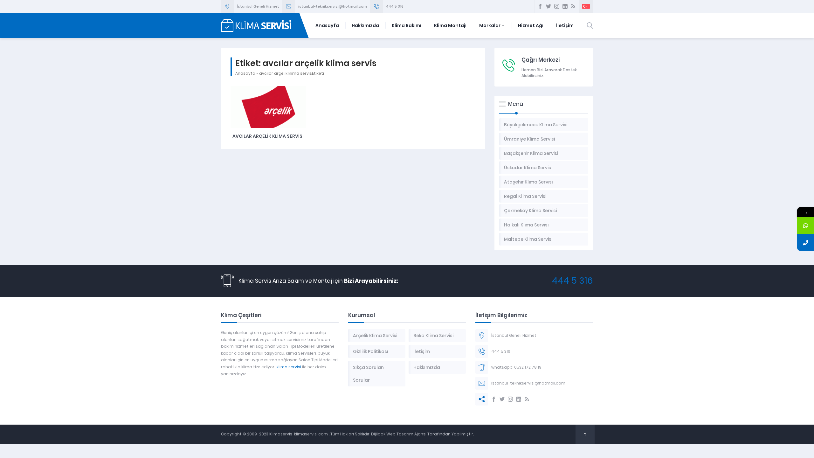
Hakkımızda (365, 25)
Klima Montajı (450, 25)
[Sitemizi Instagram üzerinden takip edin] (556, 6)
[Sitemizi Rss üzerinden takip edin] (573, 6)
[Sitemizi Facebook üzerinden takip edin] (540, 6)
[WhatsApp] (805, 225)
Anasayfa (327, 25)
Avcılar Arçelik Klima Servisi (268, 136)
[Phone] (805, 242)
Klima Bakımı (406, 25)
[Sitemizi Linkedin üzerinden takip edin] (565, 6)
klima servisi (289, 367)
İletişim (565, 25)
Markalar (489, 25)
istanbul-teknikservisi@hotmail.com (332, 6)
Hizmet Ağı (530, 25)
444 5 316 (395, 6)
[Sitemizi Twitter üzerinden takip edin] (548, 6)
